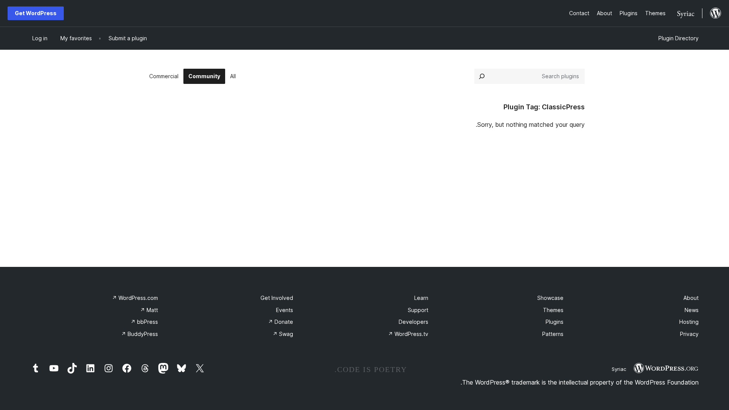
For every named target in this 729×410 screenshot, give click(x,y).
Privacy (689, 334)
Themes (553, 310)
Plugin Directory (678, 38)
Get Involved (276, 298)
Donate (280, 322)
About (691, 298)
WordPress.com (135, 298)
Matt (149, 310)
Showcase (550, 298)
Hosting (689, 322)
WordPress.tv (408, 334)
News (692, 310)
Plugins (554, 322)
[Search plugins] (481, 76)
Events (284, 310)
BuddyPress (139, 334)
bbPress (144, 322)
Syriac (619, 369)
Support (418, 310)
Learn (421, 298)
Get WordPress (36, 13)
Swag (283, 334)
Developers (413, 322)
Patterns (552, 334)
